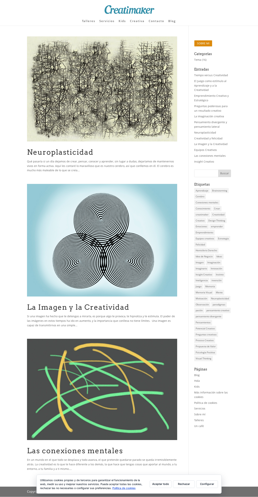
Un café (199, 426)
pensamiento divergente (208, 316)
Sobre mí (199, 414)
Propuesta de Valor (206, 346)
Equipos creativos (205, 238)
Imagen (200, 262)
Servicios (106, 21)
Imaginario (201, 268)
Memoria (210, 286)
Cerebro (200, 196)
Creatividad (218, 214)
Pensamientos (203, 322)
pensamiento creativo (217, 310)
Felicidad (200, 244)
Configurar (207, 483)
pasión (199, 310)
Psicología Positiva (205, 352)
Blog (172, 21)
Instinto (220, 274)
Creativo (200, 220)
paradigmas (219, 304)
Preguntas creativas (206, 334)
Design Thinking (216, 220)
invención (217, 280)
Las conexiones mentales (75, 450)
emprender (217, 226)
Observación (202, 304)
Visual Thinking (203, 358)
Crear (217, 208)
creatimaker (202, 214)
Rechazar (184, 483)
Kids (122, 21)
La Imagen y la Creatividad (78, 307)
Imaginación (213, 262)
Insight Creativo (204, 161)
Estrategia (223, 238)
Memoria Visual (204, 292)
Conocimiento (203, 208)
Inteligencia (202, 280)
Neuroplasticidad (60, 152)
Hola (197, 381)
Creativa (137, 21)
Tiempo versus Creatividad (211, 75)
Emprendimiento (204, 232)
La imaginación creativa (209, 116)
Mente (219, 292)
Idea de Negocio (204, 256)
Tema (197, 59)
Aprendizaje (202, 190)
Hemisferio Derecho (206, 250)
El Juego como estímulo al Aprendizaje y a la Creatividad (210, 85)
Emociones (201, 226)
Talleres (88, 21)
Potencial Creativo (205, 328)
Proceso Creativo (205, 340)
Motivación (201, 298)
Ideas (219, 256)
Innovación (216, 268)
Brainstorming (219, 190)
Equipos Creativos (205, 150)
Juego (199, 286)
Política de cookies (205, 403)
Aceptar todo (160, 483)
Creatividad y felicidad (208, 138)
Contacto (156, 21)
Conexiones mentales (207, 202)
